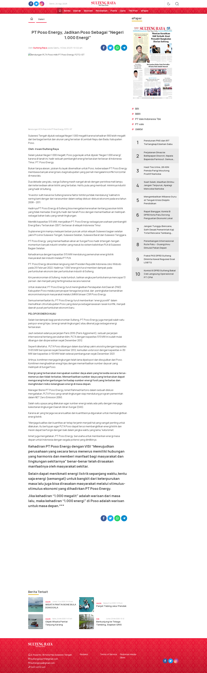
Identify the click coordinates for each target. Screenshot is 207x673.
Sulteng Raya (40, 47)
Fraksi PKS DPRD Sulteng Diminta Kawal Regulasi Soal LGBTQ (159, 259)
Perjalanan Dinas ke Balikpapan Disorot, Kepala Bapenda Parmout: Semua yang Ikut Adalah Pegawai (158, 156)
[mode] (168, 4)
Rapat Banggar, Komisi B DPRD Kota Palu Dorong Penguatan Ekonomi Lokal (158, 215)
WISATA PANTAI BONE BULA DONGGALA (60, 606)
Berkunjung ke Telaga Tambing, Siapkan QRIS (109, 623)
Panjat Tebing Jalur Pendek (111, 606)
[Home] (59, 11)
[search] (177, 4)
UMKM (139, 129)
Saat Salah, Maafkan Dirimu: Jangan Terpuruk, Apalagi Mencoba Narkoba (159, 185)
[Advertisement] (77, 555)
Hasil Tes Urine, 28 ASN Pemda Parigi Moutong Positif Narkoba (156, 170)
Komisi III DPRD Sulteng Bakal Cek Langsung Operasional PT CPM (160, 274)
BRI (137, 108)
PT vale (139, 124)
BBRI (137, 114)
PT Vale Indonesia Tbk (148, 119)
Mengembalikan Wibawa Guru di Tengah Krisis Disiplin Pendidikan (160, 200)
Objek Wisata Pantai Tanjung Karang (56, 623)
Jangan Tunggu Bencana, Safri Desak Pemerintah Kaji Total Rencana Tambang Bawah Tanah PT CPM (159, 230)
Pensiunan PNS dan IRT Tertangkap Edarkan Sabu (158, 142)
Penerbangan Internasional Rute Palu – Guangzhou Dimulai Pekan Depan (159, 244)
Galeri (41, 19)
